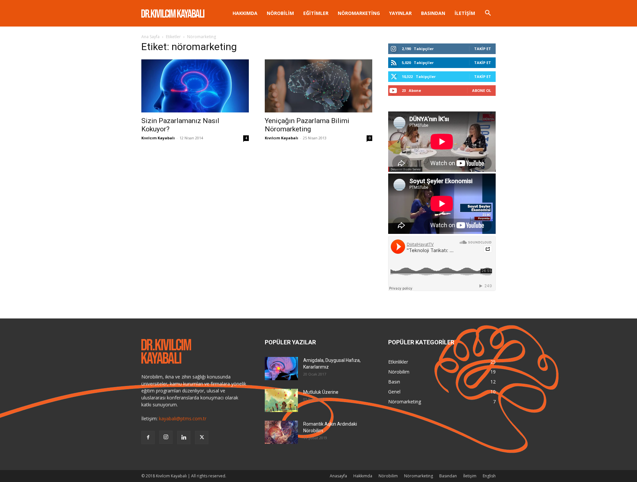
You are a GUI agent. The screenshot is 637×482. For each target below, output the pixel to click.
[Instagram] (166, 437)
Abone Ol (481, 90)
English (489, 476)
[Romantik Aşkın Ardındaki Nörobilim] (281, 432)
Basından (433, 13)
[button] (488, 14)
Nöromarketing (359, 13)
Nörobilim (280, 13)
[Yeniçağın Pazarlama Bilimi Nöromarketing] (318, 85)
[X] (201, 437)
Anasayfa (338, 476)
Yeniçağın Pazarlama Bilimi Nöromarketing (307, 125)
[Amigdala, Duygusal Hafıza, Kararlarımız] (281, 368)
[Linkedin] (183, 437)
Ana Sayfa (150, 36)
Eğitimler (315, 13)
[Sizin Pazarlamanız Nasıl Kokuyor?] (195, 85)
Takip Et (482, 48)
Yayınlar (400, 13)
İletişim (465, 13)
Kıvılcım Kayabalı (158, 137)
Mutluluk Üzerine (320, 392)
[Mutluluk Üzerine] (281, 400)
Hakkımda (245, 13)
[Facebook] (148, 437)
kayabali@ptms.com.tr (182, 418)
